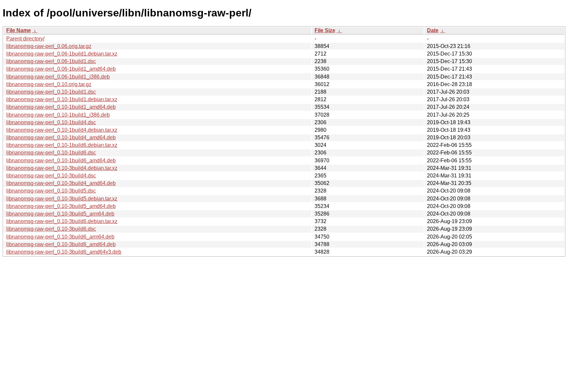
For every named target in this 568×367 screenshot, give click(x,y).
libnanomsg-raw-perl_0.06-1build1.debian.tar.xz (61, 54)
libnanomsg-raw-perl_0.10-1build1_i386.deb (58, 115)
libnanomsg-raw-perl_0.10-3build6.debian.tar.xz (61, 221)
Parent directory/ (25, 38)
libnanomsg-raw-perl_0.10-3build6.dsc (51, 229)
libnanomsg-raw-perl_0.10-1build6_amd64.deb (61, 160)
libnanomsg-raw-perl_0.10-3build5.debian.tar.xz (61, 198)
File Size (325, 30)
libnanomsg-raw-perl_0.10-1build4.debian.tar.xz (61, 130)
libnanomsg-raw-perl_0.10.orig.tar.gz (48, 84)
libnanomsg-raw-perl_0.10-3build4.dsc (51, 175)
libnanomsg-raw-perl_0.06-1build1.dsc (51, 61)
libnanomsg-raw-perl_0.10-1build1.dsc (51, 92)
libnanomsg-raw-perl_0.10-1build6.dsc (51, 152)
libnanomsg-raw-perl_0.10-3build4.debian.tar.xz (61, 168)
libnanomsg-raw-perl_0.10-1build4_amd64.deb (61, 137)
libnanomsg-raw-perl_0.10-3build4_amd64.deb (61, 183)
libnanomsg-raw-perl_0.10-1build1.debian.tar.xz (61, 99)
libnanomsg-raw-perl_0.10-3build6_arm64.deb (60, 237)
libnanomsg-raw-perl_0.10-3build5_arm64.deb (60, 214)
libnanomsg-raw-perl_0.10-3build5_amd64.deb (61, 206)
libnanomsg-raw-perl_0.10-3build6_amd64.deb (61, 244)
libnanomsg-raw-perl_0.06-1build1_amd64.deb (61, 69)
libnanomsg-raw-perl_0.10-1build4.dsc (51, 122)
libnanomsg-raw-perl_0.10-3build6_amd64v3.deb (63, 252)
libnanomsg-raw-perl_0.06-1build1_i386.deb (58, 77)
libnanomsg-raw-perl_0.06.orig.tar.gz (48, 46)
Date (432, 30)
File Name (18, 30)
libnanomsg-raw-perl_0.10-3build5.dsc (51, 191)
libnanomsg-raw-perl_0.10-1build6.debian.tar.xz (61, 145)
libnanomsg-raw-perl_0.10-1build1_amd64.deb (61, 107)
